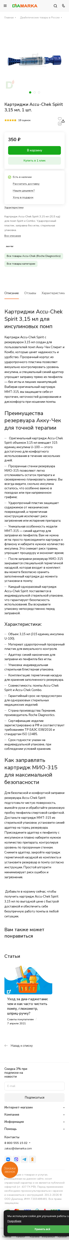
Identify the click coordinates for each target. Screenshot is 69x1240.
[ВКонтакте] (8, 1159)
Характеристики (54, 293)
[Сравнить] (60, 123)
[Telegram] (24, 1159)
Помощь (10, 1129)
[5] (15, 120)
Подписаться (34, 1097)
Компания (11, 1114)
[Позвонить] (63, 5)
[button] (30, 92)
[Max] (16, 1159)
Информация (14, 1122)
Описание (11, 293)
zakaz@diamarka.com (18, 1148)
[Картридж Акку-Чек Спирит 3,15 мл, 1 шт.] (34, 60)
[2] (8, 120)
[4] (13, 120)
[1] (5, 120)
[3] (10, 120)
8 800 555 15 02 (16, 1143)
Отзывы (30, 293)
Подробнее (14, 1221)
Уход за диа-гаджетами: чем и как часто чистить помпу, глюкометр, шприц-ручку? (27, 1006)
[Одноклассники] (32, 1159)
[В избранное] (60, 118)
